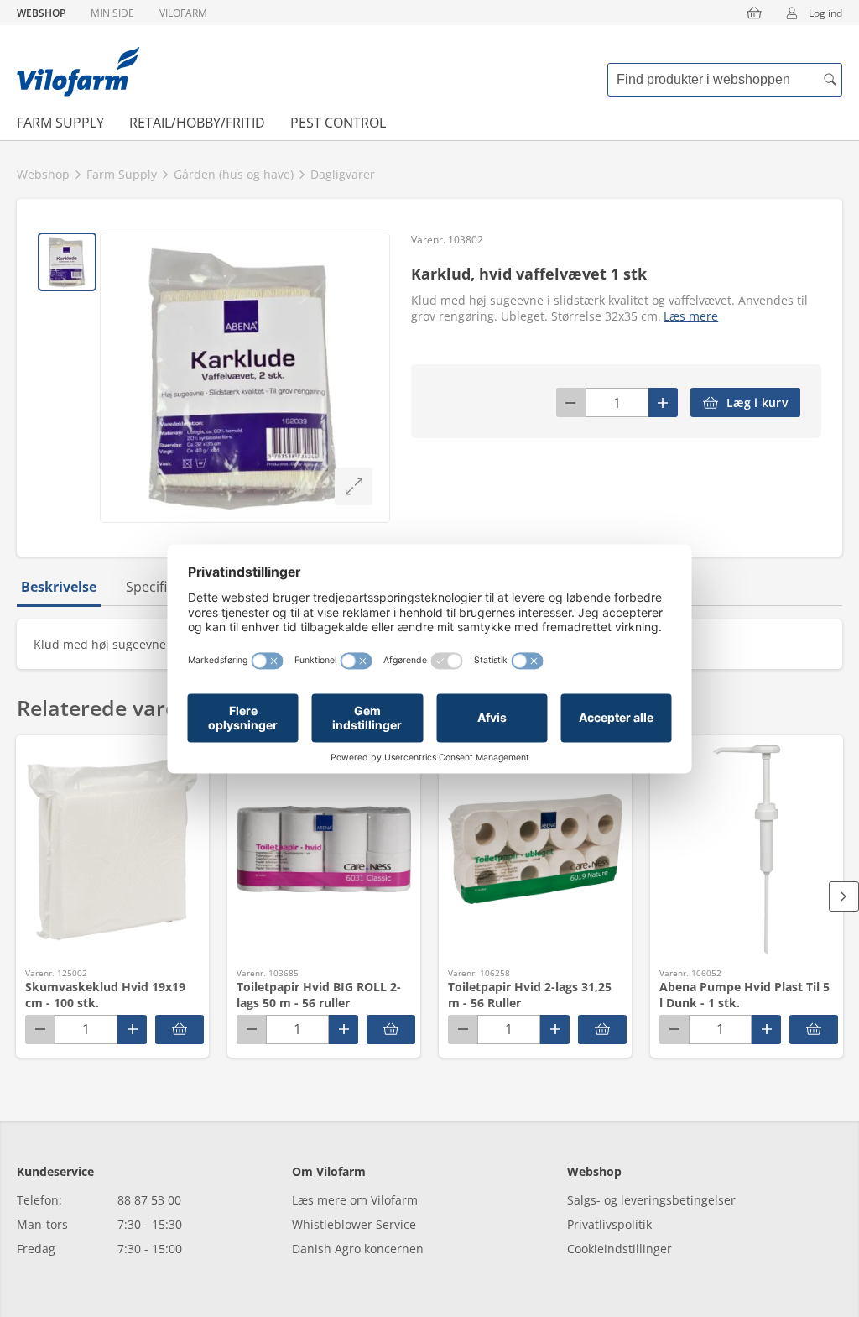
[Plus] (663, 402)
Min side (112, 13)
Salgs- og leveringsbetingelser (651, 1200)
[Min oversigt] (78, 71)
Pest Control (338, 122)
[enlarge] (353, 486)
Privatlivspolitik (609, 1224)
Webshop (41, 13)
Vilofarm (183, 13)
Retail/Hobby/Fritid (197, 122)
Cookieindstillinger (619, 1249)
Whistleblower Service (354, 1224)
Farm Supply (60, 122)
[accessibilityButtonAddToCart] (179, 1029)
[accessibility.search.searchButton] (829, 79)
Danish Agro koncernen (358, 1249)
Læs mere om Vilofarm (355, 1200)
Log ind (825, 13)
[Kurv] (754, 12)
